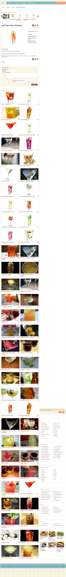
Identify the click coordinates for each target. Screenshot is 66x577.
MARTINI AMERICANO (7, 135)
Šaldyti (55, 474)
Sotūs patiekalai (56, 508)
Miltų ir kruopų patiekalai (46, 459)
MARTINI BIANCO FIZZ (19, 20)
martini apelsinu (26, 55)
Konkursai (17, 2)
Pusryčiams (44, 423)
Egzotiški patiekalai (45, 508)
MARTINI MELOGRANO (26, 150)
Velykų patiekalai (45, 492)
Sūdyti (55, 471)
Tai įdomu (24, 2)
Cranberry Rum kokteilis (26, 510)
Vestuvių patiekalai (57, 500)
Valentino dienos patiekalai (46, 496)
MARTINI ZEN (24, 227)
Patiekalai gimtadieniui (58, 494)
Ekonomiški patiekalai (45, 510)
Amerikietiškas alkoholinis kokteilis (8, 353)
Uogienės (55, 434)
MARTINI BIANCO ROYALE (27, 196)
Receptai (10, 2)
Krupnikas (4, 478)
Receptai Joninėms (57, 496)
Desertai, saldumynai (45, 434)
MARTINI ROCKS (13, 19)
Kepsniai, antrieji (45, 426)
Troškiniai (55, 432)
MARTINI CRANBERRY (7, 196)
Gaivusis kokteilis (24, 322)
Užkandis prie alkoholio (58, 510)
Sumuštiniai (56, 431)
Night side (23, 542)
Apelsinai (30, 40)
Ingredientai (32, 2)
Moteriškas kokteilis (6, 306)
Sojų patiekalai (56, 449)
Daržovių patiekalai (45, 449)
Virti (54, 477)
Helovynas (55, 491)
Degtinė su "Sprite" (25, 369)
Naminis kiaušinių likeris (7, 291)
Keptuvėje (43, 472)
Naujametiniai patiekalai (46, 497)
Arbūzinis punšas (24, 478)
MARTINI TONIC (24, 104)
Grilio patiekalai (44, 424)
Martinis (13, 7)
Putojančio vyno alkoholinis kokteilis (8, 258)
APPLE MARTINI (24, 119)
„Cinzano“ (5, 19)
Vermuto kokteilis (5, 119)
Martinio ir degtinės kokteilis (27, 181)
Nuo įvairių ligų (44, 525)
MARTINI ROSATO (31, 38)
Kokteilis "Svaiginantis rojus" (8, 400)
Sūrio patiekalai (56, 451)
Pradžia (3, 7)
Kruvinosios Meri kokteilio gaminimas (8, 526)
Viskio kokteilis (24, 525)
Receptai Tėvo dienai (45, 499)
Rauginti (43, 480)
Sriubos (55, 429)
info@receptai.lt (49, 565)
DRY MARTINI (33, 19)
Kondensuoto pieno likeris (27, 447)
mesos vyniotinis (20, 55)
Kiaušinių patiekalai (45, 457)
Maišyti (5, 55)
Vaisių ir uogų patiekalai (58, 452)
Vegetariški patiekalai (57, 511)
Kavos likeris (23, 463)
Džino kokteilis (5, 384)
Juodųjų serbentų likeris (26, 352)
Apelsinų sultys (31, 36)
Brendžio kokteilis (5, 510)
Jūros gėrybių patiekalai (46, 454)
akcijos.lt (35, 42)
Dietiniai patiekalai (45, 523)
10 (18, 257)
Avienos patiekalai (45, 446)
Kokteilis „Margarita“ (6, 558)
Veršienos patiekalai (57, 454)
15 (37, 384)
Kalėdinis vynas (5, 542)
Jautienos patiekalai (45, 452)
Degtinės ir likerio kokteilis (8, 447)
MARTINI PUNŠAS (25, 165)
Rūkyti (55, 469)
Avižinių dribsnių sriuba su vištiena (27, 275)
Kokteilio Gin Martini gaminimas (6, 431)
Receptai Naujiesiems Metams (57, 498)
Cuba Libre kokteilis (6, 274)
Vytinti (55, 479)
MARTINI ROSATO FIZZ (7, 242)
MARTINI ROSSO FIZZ (26, 211)
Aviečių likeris (4, 463)
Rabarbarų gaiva (5, 369)
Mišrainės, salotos (57, 426)
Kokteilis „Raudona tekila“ (27, 558)
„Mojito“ (22, 384)
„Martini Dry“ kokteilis (6, 150)
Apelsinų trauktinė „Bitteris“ (8, 337)
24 (37, 306)
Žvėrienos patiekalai (57, 457)
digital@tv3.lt (60, 565)
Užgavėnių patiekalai (45, 494)
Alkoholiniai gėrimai (20, 7)
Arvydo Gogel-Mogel (25, 306)
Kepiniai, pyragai (57, 423)
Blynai (43, 432)
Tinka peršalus (56, 523)
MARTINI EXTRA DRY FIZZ (27, 20)
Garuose (43, 471)
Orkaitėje (43, 479)
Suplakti (55, 472)
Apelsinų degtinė (24, 400)
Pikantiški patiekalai (45, 513)
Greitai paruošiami (45, 511)
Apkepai (43, 431)
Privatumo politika (13, 565)
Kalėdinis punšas (24, 431)
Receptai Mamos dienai (46, 491)
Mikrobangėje (44, 477)
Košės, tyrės (56, 424)
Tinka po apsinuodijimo (58, 525)
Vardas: (7, 69)
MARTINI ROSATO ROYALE (8, 227)
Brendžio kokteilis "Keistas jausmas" (8, 494)
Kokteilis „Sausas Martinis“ (27, 337)
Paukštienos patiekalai (58, 446)
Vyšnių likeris (4, 322)
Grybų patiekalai (44, 451)
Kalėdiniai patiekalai (57, 492)
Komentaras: (8, 72)
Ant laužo (43, 469)
